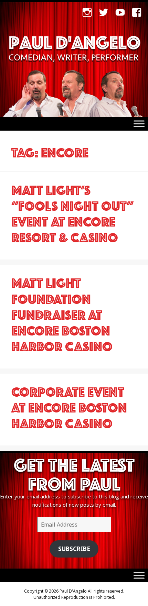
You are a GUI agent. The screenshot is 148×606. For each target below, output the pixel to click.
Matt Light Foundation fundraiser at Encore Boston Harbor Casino (62, 313)
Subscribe (74, 549)
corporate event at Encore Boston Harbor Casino (69, 406)
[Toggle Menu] (139, 123)
